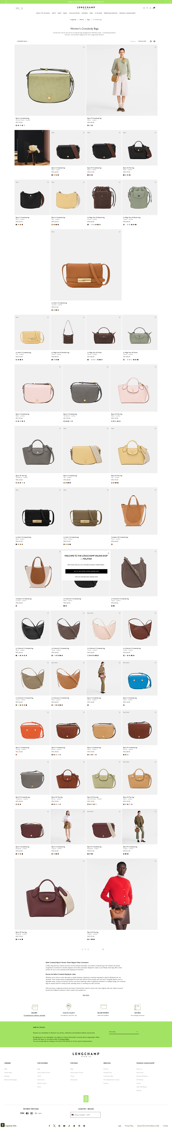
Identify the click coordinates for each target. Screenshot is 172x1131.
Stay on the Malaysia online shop (86, 577)
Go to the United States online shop (86, 571)
